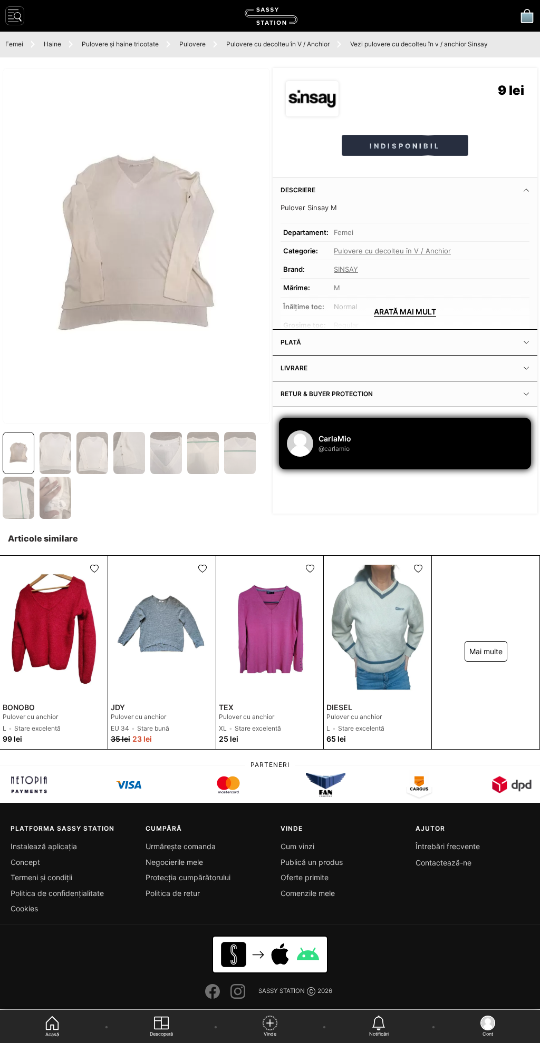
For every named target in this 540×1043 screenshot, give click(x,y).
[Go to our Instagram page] (237, 991)
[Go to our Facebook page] (212, 991)
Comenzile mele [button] (308, 893)
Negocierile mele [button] (174, 862)
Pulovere (192, 44)
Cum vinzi (297, 846)
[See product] (54, 627)
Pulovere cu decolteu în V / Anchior (278, 44)
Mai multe (486, 651)
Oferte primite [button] (305, 877)
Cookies (24, 908)
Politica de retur (173, 893)
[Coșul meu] (527, 16)
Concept (25, 862)
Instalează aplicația (44, 846)
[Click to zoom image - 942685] (136, 246)
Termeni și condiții (41, 877)
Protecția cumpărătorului (188, 877)
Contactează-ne (443, 862)
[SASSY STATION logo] (271, 16)
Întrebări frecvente (448, 846)
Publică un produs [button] (312, 862)
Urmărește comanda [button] (181, 846)
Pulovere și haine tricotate (120, 44)
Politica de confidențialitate (57, 893)
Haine (52, 44)
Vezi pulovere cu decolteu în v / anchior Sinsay (419, 44)
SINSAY (346, 269)
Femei (14, 44)
